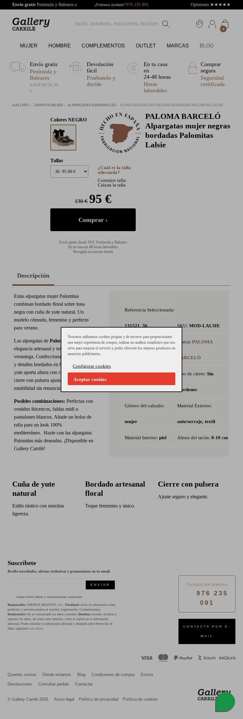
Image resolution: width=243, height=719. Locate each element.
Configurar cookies (92, 366)
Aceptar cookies (90, 379)
